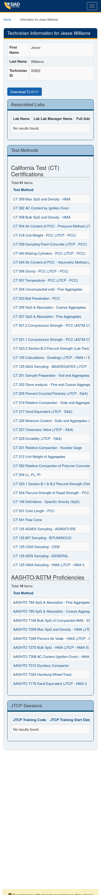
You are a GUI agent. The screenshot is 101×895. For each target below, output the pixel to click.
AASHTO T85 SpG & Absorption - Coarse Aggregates (54, 611)
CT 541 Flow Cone (27, 519)
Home (7, 19)
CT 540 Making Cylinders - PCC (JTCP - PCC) (49, 253)
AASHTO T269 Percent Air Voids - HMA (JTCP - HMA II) (57, 638)
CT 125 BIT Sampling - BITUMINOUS (42, 537)
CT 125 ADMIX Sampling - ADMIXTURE (44, 528)
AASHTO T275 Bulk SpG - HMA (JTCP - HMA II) (51, 647)
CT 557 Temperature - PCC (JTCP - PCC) (45, 280)
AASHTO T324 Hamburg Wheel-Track (42, 674)
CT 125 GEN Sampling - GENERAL (40, 555)
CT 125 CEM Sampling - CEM (36, 546)
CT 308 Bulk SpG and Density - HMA (41, 217)
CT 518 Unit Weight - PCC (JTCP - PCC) (44, 235)
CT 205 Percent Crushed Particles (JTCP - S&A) (50, 393)
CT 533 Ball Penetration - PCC (36, 298)
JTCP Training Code (29, 719)
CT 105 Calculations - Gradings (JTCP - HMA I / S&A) (54, 357)
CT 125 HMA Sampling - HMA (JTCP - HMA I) (49, 564)
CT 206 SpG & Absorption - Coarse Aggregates (49, 307)
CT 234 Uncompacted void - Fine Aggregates (47, 289)
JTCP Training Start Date (70, 719)
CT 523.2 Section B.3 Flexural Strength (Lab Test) (51, 348)
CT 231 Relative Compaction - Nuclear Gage (47, 447)
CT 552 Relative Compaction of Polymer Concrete (51, 465)
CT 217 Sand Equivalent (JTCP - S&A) (42, 411)
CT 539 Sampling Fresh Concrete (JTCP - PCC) (50, 244)
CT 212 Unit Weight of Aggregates (39, 456)
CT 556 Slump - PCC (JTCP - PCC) (40, 271)
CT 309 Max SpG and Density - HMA (41, 198)
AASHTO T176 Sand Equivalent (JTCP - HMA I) (50, 683)
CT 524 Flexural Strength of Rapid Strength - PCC (51, 492)
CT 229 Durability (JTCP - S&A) (37, 438)
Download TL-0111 (24, 91)
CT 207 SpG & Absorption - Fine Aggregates (47, 316)
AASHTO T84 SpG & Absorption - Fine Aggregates (52, 602)
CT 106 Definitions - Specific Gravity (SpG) (46, 501)
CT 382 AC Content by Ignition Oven (41, 207)
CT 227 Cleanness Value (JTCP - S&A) (43, 429)
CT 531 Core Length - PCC (34, 510)
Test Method (23, 189)
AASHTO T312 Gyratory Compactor (41, 665)
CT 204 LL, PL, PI (26, 474)
